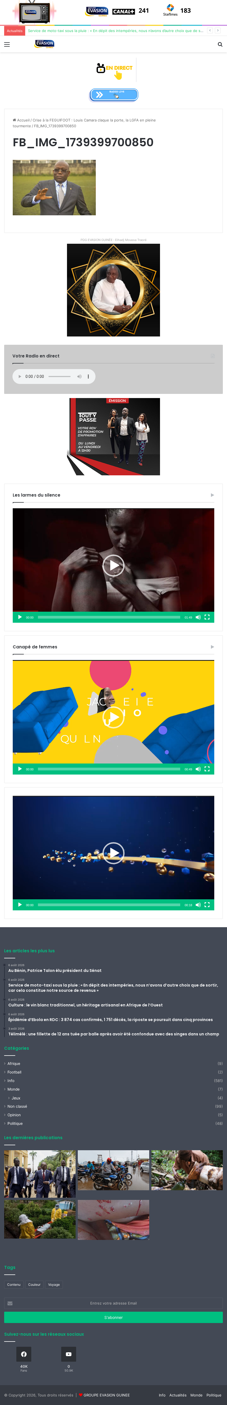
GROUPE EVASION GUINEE (107, 1395)
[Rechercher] (220, 46)
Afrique (13, 1063)
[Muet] (198, 617)
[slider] (109, 617)
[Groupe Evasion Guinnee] (44, 44)
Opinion (14, 1115)
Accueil (23, 120)
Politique (15, 1123)
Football (14, 1072)
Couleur (34, 1284)
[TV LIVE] (113, 69)
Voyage (54, 1284)
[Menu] (7, 46)
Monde (13, 1089)
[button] (113, 566)
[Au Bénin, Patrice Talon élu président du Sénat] (40, 1174)
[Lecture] (20, 617)
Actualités (178, 1395)
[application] (113, 565)
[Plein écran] (207, 617)
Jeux (16, 1098)
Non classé (17, 1106)
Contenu (13, 1284)
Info (10, 1080)
